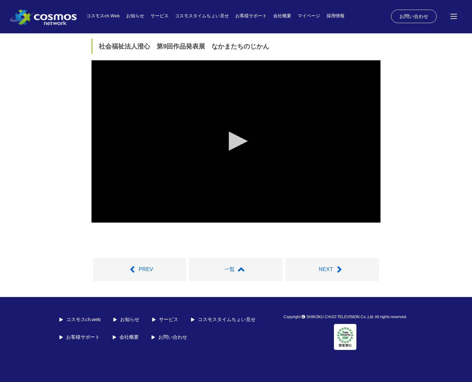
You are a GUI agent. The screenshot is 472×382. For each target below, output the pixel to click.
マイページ (309, 15)
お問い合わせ (413, 16)
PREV (146, 269)
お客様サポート (251, 15)
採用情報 (336, 15)
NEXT (326, 269)
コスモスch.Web (103, 15)
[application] (236, 141)
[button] (236, 141)
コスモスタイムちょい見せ (202, 15)
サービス (160, 15)
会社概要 (282, 15)
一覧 (229, 269)
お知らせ (135, 15)
